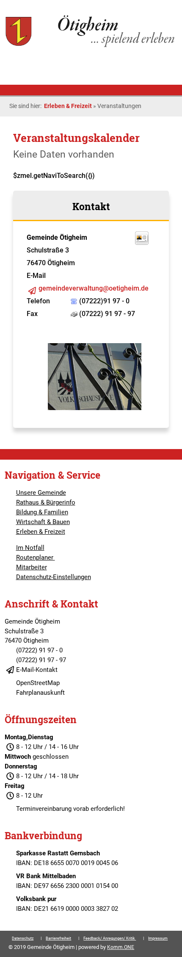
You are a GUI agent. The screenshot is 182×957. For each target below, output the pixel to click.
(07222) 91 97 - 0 (39, 650)
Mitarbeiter (31, 567)
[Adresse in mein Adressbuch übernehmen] (142, 243)
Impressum (158, 938)
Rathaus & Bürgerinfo (45, 502)
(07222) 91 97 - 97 (41, 660)
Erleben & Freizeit (68, 106)
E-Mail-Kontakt (37, 670)
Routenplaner (35, 557)
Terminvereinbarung (44, 809)
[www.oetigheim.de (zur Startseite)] (91, 46)
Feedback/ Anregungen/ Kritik (109, 938)
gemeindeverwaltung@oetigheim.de (94, 288)
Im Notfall (30, 548)
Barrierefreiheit (58, 938)
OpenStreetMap (38, 683)
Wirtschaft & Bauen (43, 522)
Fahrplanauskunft (40, 692)
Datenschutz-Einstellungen (53, 577)
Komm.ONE (120, 947)
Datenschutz (22, 938)
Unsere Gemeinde (41, 493)
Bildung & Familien (42, 512)
